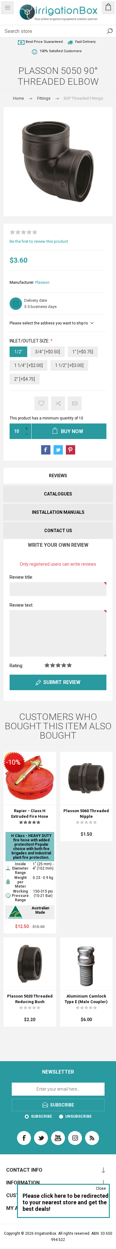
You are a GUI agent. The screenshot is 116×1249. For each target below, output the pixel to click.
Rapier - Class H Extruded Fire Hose (29, 813)
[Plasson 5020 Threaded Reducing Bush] (29, 963)
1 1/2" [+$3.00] (69, 365)
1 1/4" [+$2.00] (28, 365)
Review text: (21, 605)
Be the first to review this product (39, 241)
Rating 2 (52, 665)
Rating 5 (69, 665)
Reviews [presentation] (58, 475)
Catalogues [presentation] (58, 493)
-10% (13, 762)
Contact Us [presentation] (58, 530)
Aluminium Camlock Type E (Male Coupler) (86, 999)
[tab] (58, 475)
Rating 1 (47, 665)
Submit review (61, 682)
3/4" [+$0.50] (47, 351)
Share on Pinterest (70, 450)
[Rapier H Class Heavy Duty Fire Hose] (29, 778)
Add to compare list (58, 403)
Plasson (42, 282)
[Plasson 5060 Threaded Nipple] (86, 778)
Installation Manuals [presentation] (58, 512)
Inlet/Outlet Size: (30, 340)
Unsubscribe (78, 1116)
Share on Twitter (58, 450)
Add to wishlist (41, 403)
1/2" (18, 351)
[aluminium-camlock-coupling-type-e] (86, 963)
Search (110, 31)
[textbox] (52, 31)
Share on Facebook (45, 450)
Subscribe (41, 1116)
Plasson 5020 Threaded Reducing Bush (30, 999)
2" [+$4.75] (24, 379)
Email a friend (75, 403)
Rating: (16, 665)
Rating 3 (58, 665)
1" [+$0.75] (82, 351)
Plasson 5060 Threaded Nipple (86, 813)
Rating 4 (64, 665)
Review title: (21, 577)
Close (101, 1188)
